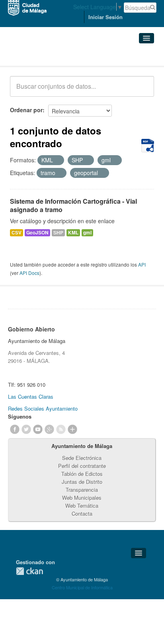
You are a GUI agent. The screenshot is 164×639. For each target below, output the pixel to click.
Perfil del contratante (82, 466)
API (142, 264)
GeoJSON (37, 232)
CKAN (29, 571)
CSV (16, 232)
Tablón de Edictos (82, 473)
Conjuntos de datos (45, 56)
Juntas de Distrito (82, 481)
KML (73, 232)
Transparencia (82, 489)
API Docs (29, 272)
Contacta (82, 513)
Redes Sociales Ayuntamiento (43, 408)
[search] (142, 91)
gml (87, 232)
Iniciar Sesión (105, 17)
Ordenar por (26, 110)
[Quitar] (57, 160)
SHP (58, 232)
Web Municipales (82, 497)
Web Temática (81, 505)
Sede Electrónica (82, 458)
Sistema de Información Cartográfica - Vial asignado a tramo (73, 205)
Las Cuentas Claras (30, 396)
